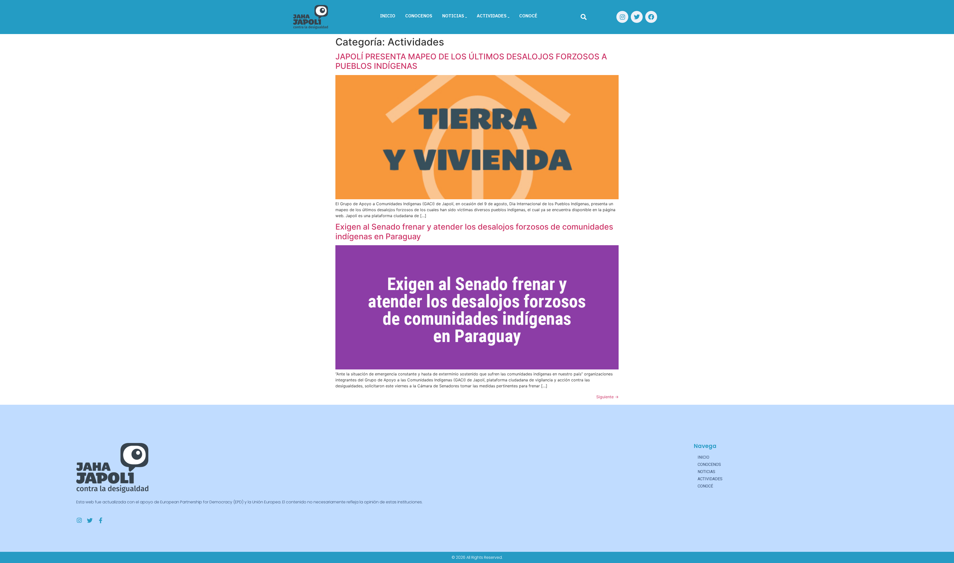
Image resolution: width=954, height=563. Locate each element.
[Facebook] (651, 17)
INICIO (387, 16)
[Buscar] (583, 17)
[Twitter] (637, 17)
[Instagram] (622, 17)
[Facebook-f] (100, 520)
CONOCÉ (528, 16)
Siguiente (607, 396)
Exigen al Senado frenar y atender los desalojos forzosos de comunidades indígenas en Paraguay (474, 231)
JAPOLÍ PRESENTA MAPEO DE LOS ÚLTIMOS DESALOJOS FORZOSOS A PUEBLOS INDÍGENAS (471, 61)
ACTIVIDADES (492, 16)
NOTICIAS (453, 16)
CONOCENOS (418, 16)
